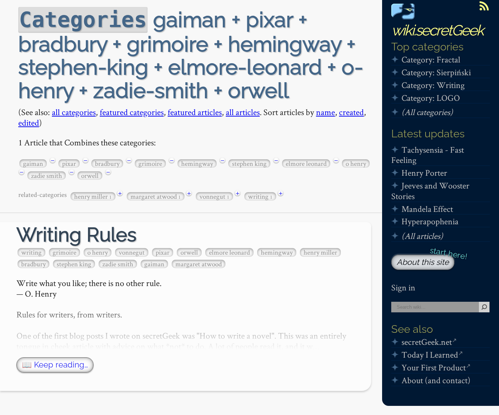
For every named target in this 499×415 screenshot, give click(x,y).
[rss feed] (484, 6)
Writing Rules (76, 235)
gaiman (33, 163)
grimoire (150, 163)
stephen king (249, 163)
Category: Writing (433, 85)
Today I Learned (429, 354)
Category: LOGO (430, 97)
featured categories (132, 112)
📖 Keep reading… (55, 364)
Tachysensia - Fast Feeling (427, 155)
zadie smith (46, 175)
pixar (69, 163)
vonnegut (214, 196)
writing (260, 196)
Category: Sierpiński (436, 72)
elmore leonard (306, 163)
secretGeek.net (426, 341)
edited (28, 122)
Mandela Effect (427, 208)
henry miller (93, 196)
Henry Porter (424, 172)
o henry (356, 163)
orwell (90, 175)
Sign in (403, 287)
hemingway (197, 163)
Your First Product (433, 367)
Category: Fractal (430, 59)
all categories (74, 112)
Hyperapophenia (429, 221)
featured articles (195, 112)
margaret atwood (155, 196)
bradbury (107, 163)
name (325, 112)
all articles (243, 112)
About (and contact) (436, 380)
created (351, 112)
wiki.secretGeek (437, 30)
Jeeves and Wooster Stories (430, 191)
